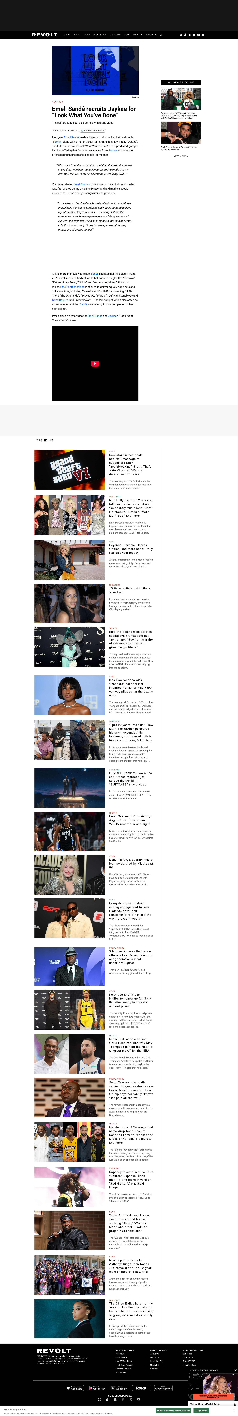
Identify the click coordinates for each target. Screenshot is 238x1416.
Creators (137, 35)
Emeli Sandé (71, 137)
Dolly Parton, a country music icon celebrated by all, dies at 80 (131, 863)
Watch (77, 35)
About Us (154, 1353)
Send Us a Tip (156, 1361)
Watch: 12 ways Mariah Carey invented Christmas (205, 1405)
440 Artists (121, 1372)
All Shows (120, 1353)
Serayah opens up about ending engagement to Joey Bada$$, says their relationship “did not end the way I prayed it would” (130, 910)
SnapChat (189, 35)
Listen (87, 35)
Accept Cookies (201, 1410)
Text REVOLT (189, 1361)
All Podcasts (121, 1357)
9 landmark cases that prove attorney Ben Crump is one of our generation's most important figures (130, 957)
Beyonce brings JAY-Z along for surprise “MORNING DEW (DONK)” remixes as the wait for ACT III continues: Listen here (179, 116)
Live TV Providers (124, 1361)
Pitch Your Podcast (124, 1365)
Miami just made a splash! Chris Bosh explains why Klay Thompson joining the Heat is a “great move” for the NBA (130, 1044)
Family (57, 141)
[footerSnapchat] (115, 1401)
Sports (113, 628)
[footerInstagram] (100, 1401)
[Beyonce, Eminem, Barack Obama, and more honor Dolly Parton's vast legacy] (69, 560)
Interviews (114, 721)
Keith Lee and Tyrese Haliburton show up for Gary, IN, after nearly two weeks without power (130, 1000)
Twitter (198, 35)
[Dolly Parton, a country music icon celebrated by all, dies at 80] (69, 875)
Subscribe (151, 35)
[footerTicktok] (107, 1401)
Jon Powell (60, 131)
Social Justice (100, 35)
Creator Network (123, 1368)
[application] (213, 1387)
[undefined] (181, 99)
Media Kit (154, 1365)
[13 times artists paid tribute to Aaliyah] (69, 603)
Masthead (154, 1357)
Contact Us (188, 1357)
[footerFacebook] (123, 1401)
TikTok (185, 35)
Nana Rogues (60, 300)
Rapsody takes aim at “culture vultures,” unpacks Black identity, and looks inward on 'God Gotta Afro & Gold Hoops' (131, 1179)
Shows (67, 35)
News (126, 35)
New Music (57, 102)
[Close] (234, 1410)
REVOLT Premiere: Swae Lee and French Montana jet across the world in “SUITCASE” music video (130, 778)
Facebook (194, 35)
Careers (154, 1368)
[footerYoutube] (139, 1401)
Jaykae (112, 150)
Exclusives (115, 35)
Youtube (203, 35)
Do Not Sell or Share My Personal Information (173, 1410)
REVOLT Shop (189, 1365)
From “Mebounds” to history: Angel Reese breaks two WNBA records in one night (130, 820)
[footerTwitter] (131, 1401)
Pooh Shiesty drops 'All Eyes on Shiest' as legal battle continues (179, 148)
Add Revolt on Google (94, 130)
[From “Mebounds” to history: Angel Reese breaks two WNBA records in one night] (69, 831)
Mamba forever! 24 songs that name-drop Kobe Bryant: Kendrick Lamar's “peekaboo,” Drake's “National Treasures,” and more (131, 1134)
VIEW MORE (180, 156)
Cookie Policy (108, 1413)
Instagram (181, 35)
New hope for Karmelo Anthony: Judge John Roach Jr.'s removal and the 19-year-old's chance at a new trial (131, 1266)
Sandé (95, 273)
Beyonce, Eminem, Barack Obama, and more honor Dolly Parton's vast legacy (131, 549)
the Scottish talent (73, 286)
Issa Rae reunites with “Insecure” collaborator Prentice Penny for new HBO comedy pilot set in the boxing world (131, 687)
